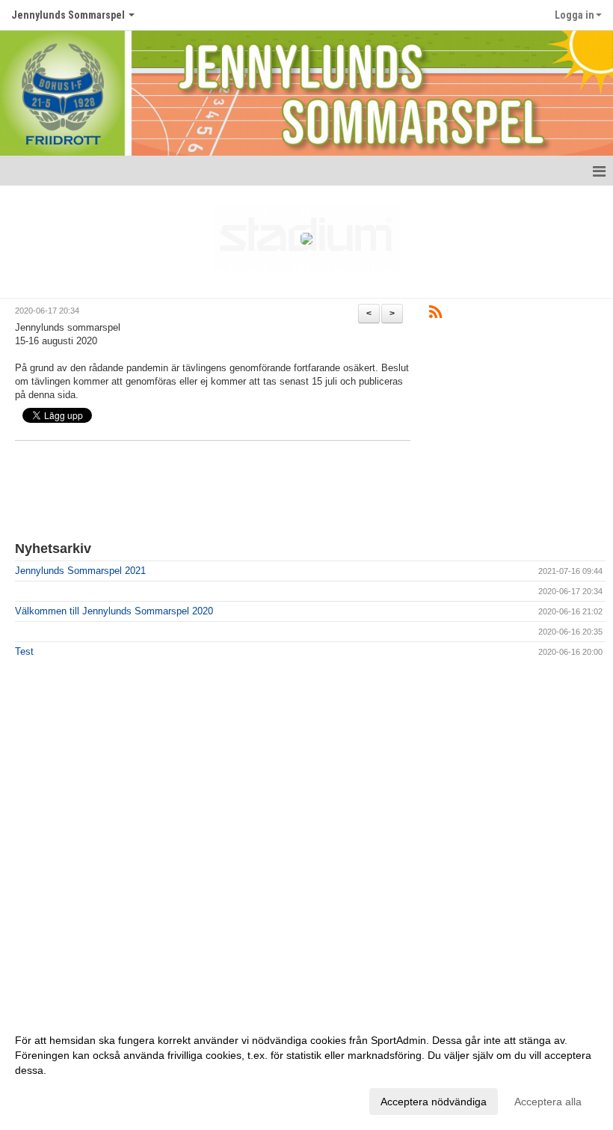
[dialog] (306, 1070)
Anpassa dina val (55, 1099)
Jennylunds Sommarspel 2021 (80, 570)
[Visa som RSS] (435, 314)
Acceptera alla (548, 1102)
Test (24, 651)
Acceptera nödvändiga (434, 1102)
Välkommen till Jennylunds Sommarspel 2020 (114, 611)
